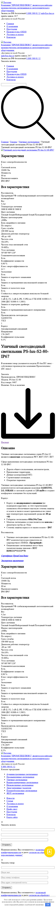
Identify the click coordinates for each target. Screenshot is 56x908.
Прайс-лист (12, 809)
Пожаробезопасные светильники (22, 790)
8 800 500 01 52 (33, 13)
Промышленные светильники (20, 777)
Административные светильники (22, 774)
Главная (10, 23)
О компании (12, 26)
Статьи (10, 801)
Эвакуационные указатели (19, 788)
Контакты (11, 37)
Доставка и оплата (15, 34)
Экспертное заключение (12, 560)
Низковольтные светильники (20, 785)
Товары (13, 142)
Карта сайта (12, 817)
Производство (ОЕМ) (17, 31)
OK (48, 905)
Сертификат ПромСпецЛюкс (14, 555)
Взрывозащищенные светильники (22, 782)
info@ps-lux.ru (47, 13)
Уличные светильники (29, 142)
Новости (11, 798)
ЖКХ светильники (15, 793)
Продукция (12, 29)
